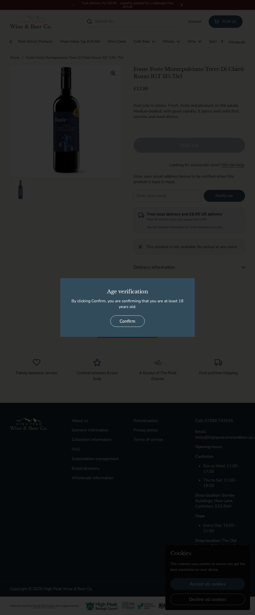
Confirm (127, 321)
